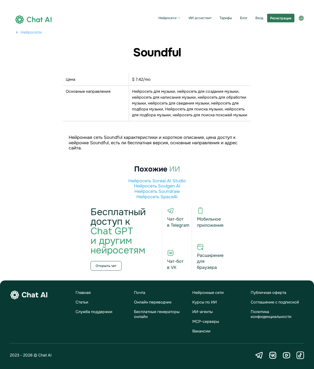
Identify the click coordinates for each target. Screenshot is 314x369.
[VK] (273, 355)
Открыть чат (106, 266)
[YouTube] (286, 355)
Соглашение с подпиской (275, 302)
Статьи (82, 302)
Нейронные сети (208, 292)
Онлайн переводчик (152, 302)
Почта (139, 292)
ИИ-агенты (202, 311)
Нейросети (167, 18)
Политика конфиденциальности (271, 314)
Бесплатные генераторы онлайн (157, 314)
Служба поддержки (94, 311)
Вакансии (201, 331)
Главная (83, 292)
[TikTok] (300, 355)
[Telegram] (259, 355)
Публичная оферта (268, 292)
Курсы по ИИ (204, 302)
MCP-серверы (205, 321)
